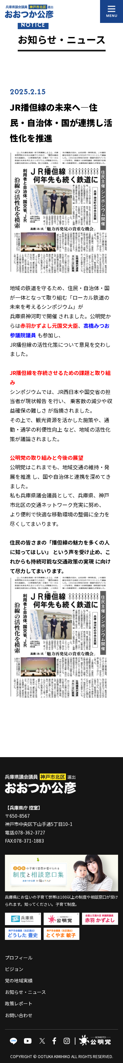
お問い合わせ (18, 1015)
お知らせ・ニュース (25, 992)
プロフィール (18, 957)
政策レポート (18, 1003)
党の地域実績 (18, 980)
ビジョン (14, 969)
